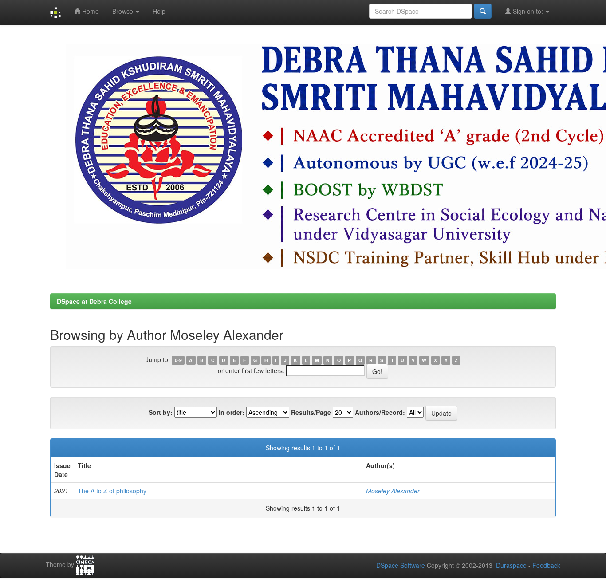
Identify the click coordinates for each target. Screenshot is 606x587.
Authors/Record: (380, 412)
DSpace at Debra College (94, 301)
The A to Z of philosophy (112, 490)
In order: (231, 412)
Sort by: (161, 412)
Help (159, 11)
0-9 (178, 360)
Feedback (546, 565)
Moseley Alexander (393, 490)
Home (89, 11)
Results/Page (311, 412)
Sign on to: (528, 11)
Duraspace (511, 565)
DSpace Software (400, 565)
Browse (123, 11)
